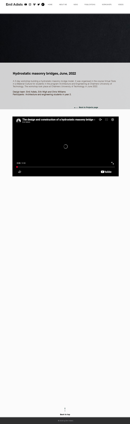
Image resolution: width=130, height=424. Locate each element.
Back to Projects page (88, 107)
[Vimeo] (34, 4)
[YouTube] (25, 4)
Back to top (65, 414)
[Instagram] (29, 4)
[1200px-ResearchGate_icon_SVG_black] (42, 4)
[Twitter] (38, 4)
